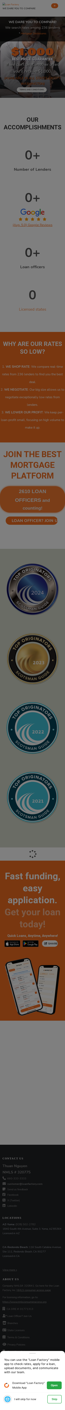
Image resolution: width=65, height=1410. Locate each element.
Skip (54, 1399)
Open (54, 1385)
